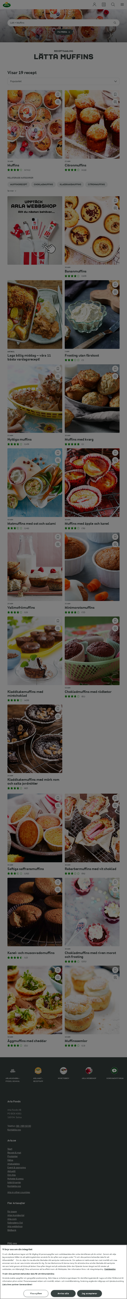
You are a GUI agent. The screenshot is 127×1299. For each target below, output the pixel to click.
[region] (63, 1272)
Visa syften (36, 1293)
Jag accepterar (89, 1293)
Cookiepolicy (110, 1269)
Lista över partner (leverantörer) (17, 1284)
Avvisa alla (63, 1293)
